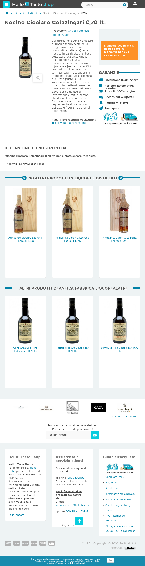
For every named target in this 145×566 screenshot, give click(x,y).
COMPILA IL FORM (77, 511)
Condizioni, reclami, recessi (117, 507)
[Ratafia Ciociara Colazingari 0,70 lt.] (72, 320)
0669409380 (75, 477)
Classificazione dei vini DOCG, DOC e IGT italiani (120, 528)
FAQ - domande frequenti (115, 518)
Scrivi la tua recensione (70, 122)
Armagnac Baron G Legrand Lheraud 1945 (72, 239)
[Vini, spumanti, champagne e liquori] (6, 13)
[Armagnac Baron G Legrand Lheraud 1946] (120, 210)
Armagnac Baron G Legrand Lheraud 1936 (25, 239)
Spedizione (112, 488)
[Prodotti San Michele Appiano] (20, 407)
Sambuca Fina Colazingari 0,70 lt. (119, 349)
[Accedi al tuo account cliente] (135, 5)
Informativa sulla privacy (120, 493)
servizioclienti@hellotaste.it (73, 505)
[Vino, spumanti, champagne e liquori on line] (19, 4)
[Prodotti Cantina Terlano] (46, 407)
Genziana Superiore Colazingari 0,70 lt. (25, 349)
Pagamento (112, 482)
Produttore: (59, 30)
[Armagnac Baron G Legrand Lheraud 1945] (72, 210)
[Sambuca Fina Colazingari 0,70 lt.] (120, 320)
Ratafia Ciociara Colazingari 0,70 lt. (72, 349)
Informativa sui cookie (118, 499)
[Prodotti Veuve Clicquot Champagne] (98, 407)
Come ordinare (114, 476)
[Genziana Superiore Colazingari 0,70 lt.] (25, 320)
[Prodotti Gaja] (72, 407)
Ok (110, 560)
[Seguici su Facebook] (79, 521)
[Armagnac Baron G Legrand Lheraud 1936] (25, 210)
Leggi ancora (16, 515)
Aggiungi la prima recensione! (25, 163)
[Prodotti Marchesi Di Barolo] (124, 407)
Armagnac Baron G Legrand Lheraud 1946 (120, 239)
